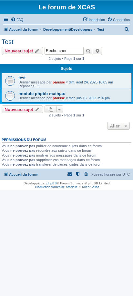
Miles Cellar (90, 187)
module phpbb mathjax (41, 93)
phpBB (51, 183)
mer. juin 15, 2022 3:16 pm (89, 98)
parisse (59, 82)
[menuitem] (17, 20)
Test (8, 41)
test (22, 77)
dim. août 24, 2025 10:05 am (91, 82)
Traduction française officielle (56, 187)
